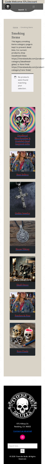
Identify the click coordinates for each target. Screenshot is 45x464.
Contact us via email (22, 431)
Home (15, 27)
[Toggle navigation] (34, 6)
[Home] (8, 6)
